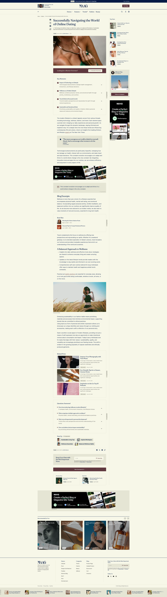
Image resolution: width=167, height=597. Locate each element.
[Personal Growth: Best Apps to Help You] (66, 479)
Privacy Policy (82, 461)
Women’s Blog (64, 573)
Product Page (89, 563)
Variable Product (90, 566)
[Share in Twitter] (50, 22)
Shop (87, 561)
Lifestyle (63, 563)
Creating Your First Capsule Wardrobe (121, 42)
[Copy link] (50, 29)
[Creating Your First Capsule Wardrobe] (113, 44)
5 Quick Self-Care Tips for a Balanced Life (83, 1)
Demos (63, 561)
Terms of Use (89, 461)
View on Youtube (47, 7)
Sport (62, 576)
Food (62, 566)
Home (39, 16)
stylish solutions (70, 274)
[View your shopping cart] (128, 11)
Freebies (63, 571)
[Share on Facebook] (50, 19)
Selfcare (72, 1)
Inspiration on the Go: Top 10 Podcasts (89, 384)
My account (89, 568)
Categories (79, 561)
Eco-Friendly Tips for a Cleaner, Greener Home (90, 371)
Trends (119, 54)
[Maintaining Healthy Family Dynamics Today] (93, 479)
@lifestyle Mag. (118, 72)
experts (67, 132)
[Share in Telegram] (50, 26)
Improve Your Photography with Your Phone (90, 357)
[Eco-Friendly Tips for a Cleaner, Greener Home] (72, 535)
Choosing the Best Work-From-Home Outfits (123, 33)
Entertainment (64, 581)
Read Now (94, 1)
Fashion (42, 16)
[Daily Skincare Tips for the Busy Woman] (113, 54)
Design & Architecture (66, 568)
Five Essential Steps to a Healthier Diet (122, 61)
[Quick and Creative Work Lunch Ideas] (95, 535)
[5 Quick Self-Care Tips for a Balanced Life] (113, 25)
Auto (62, 578)
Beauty (119, 35)
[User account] (125, 11)
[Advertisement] (79, 173)
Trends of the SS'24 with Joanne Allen (48, 5)
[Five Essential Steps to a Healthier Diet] (113, 63)
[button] (126, 1)
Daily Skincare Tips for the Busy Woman (122, 52)
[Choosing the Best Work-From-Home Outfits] (113, 35)
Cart (87, 571)
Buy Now (51, 585)
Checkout (88, 573)
